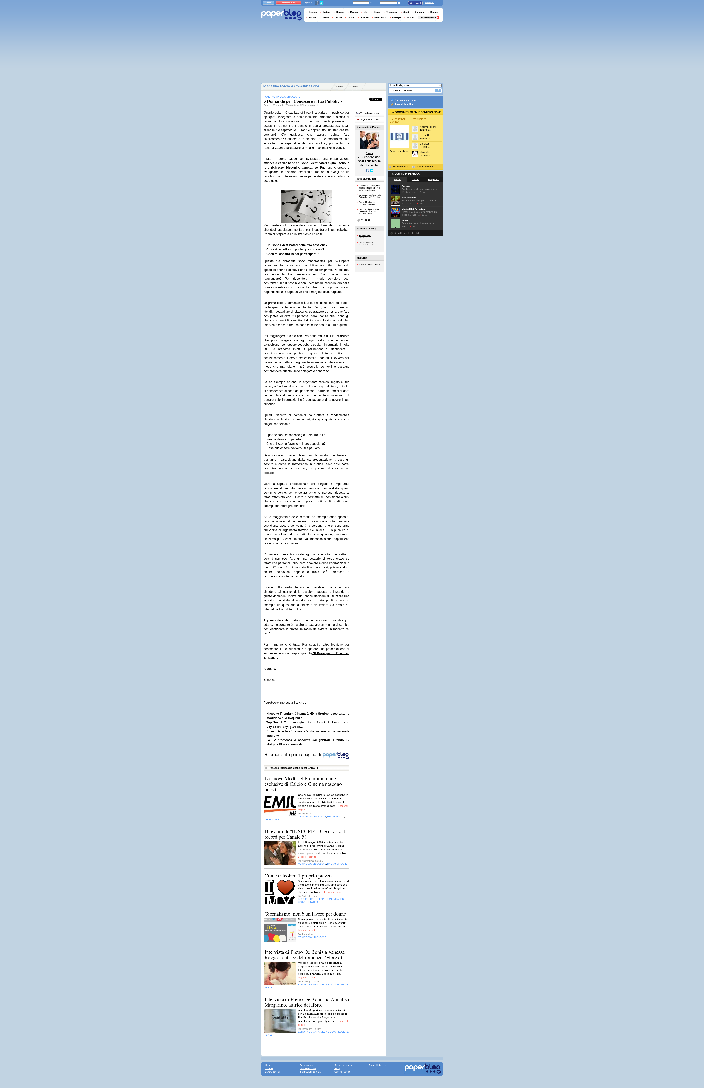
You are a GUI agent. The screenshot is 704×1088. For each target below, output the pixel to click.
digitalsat (424, 143)
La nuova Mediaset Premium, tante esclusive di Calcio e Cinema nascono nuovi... (303, 784)
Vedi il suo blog (369, 165)
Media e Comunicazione (369, 264)
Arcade (397, 179)
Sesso (325, 17)
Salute (351, 17)
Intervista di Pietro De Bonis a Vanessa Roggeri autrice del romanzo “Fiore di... (305, 954)
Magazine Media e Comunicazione (291, 86)
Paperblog (281, 15)
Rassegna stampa (343, 1065)
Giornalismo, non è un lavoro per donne (305, 913)
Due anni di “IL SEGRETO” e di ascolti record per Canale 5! (306, 834)
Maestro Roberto (428, 127)
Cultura (326, 12)
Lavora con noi (272, 1072)
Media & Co (380, 17)
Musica (354, 12)
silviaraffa (424, 152)
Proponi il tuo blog (404, 104)
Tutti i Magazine (428, 17)
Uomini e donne (366, 242)
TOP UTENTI (419, 119)
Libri (366, 12)
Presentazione (307, 1065)
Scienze (364, 17)
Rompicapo (433, 179)
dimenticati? (429, 3)
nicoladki (424, 135)
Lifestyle (396, 17)
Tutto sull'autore (401, 166)
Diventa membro (424, 166)
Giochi (339, 86)
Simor (296, 105)
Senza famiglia (365, 235)
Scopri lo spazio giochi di (406, 233)
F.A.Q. (337, 1068)
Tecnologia (391, 12)
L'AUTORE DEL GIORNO (398, 120)
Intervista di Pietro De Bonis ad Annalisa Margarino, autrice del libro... (307, 1002)
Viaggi (377, 12)
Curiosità (419, 12)
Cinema (340, 12)
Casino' (415, 179)
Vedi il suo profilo (369, 160)
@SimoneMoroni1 (309, 105)
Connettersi (415, 3)
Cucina (338, 17)
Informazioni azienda (310, 1072)
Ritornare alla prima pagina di (293, 754)
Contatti (269, 1068)
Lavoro (410, 17)
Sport (406, 12)
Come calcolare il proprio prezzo (298, 875)
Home (268, 3)
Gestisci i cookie (342, 1072)
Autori (355, 86)
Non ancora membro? (406, 100)
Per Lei (312, 17)
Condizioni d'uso (308, 1068)
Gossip (434, 12)
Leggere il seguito (307, 857)
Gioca (422, 192)
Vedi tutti (365, 220)
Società (313, 12)
